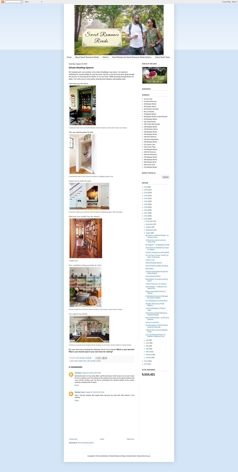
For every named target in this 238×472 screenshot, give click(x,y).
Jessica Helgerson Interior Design (121, 345)
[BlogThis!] (99, 358)
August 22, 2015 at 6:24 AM (91, 373)
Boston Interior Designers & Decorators (96, 309)
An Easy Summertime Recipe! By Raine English (157, 272)
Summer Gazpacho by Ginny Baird (157, 252)
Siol (112, 176)
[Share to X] (101, 358)
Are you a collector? (152, 322)
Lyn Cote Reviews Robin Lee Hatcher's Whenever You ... (156, 335)
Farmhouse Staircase (75, 212)
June (148, 343)
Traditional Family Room (76, 128)
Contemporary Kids (74, 176)
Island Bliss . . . (151, 269)
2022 (146, 198)
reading (98, 361)
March (148, 352)
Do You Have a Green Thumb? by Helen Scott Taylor (157, 256)
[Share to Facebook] (104, 358)
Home (69, 57)
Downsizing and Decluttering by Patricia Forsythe (156, 314)
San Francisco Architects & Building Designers (97, 176)
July (147, 340)
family (80, 361)
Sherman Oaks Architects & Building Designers (98, 212)
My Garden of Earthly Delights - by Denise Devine (157, 236)
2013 (146, 364)
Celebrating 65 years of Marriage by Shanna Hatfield (157, 297)
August (148, 233)
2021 (146, 201)
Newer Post (73, 439)
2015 (146, 219)
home (84, 361)
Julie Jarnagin (91, 361)
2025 (146, 190)
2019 (146, 207)
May (147, 346)
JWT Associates (117, 212)
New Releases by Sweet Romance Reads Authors (131, 57)
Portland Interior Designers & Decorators (98, 345)
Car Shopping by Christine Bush (156, 301)
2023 (146, 196)
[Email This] (96, 358)
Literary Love (150, 260)
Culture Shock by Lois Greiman (156, 284)
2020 (146, 204)
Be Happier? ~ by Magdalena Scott (157, 245)
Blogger (147, 456)
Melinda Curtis (80, 392)
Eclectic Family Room (75, 309)
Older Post (130, 439)
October (149, 227)
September (150, 230)
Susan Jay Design (121, 128)
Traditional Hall (73, 260)
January (149, 357)
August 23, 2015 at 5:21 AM (95, 392)
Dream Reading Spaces (154, 263)
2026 (146, 187)
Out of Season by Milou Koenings (157, 266)
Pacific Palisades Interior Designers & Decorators (100, 128)
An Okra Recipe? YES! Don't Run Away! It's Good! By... (157, 326)
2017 (146, 213)
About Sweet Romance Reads (87, 57)
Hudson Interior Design (115, 309)
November (149, 224)
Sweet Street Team (162, 57)
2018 (146, 210)
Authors (106, 57)
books (76, 361)
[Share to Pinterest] (106, 358)
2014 (146, 361)
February (149, 355)
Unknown (78, 373)
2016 (146, 216)
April (147, 349)
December (149, 221)
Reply (77, 385)
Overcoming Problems (153, 276)
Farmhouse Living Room (76, 345)
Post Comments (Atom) (85, 443)
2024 (146, 193)
